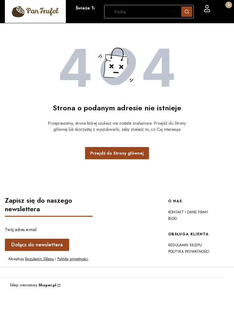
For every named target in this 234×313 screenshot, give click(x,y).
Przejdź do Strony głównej (117, 153)
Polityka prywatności (188, 251)
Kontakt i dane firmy (188, 212)
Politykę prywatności (72, 259)
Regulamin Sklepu (39, 259)
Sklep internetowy (33, 285)
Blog (172, 218)
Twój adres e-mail (21, 229)
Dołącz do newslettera (37, 244)
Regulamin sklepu (185, 245)
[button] (186, 11)
